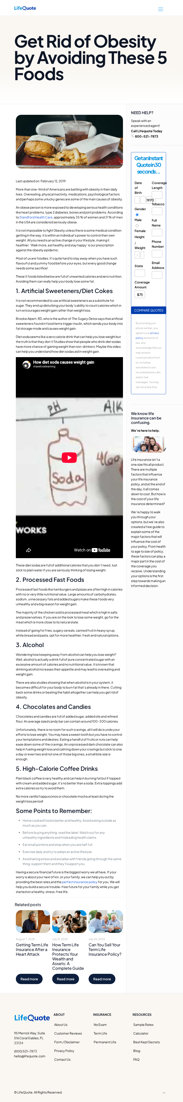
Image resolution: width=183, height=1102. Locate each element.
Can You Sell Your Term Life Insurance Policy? (105, 949)
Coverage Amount (140, 284)
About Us (60, 1024)
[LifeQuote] (25, 8)
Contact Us (62, 1059)
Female (140, 231)
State (139, 266)
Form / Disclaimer (67, 1042)
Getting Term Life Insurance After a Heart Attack (32, 949)
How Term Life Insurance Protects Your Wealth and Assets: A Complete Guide (68, 956)
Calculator (140, 1033)
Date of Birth (138, 188)
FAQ (136, 1059)
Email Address (157, 265)
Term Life (100, 1033)
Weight (140, 248)
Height (140, 237)
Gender (140, 209)
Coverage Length (157, 185)
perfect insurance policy (80, 882)
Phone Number (157, 243)
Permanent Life (105, 1042)
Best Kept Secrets (146, 1042)
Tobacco (157, 204)
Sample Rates (143, 1024)
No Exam (100, 1024)
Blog (136, 1051)
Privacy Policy (64, 1051)
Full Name (156, 222)
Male (138, 220)
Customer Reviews (68, 1033)
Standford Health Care (35, 217)
